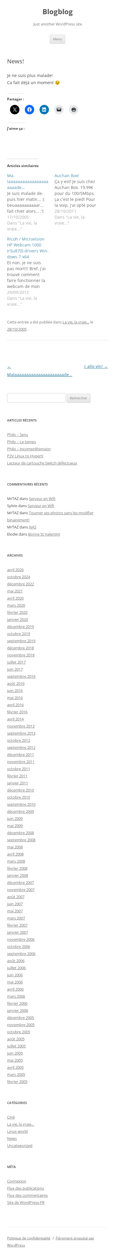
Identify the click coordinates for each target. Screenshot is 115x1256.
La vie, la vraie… (20, 1124)
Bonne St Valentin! (44, 534)
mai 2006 (15, 982)
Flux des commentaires (27, 1195)
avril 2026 (15, 569)
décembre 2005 (20, 1017)
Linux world (17, 1131)
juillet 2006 (16, 967)
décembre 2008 (20, 832)
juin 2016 (15, 690)
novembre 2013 (20, 726)
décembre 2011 (20, 754)
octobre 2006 (18, 946)
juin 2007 (15, 903)
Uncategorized (19, 1145)
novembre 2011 (20, 761)
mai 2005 (15, 1060)
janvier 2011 (17, 783)
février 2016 (17, 711)
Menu (57, 39)
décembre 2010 (20, 790)
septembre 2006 (21, 953)
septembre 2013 (21, 733)
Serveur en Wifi (42, 498)
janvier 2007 (17, 932)
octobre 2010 (18, 797)
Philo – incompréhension (29, 448)
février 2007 (17, 925)
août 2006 (15, 960)
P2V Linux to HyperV (25, 456)
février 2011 (17, 775)
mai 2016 (15, 697)
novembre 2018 (20, 655)
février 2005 (17, 1081)
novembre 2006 (20, 939)
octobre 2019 (18, 633)
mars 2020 (16, 605)
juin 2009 (15, 818)
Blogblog (57, 11)
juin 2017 (15, 669)
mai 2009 (15, 825)
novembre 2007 (20, 889)
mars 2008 (16, 861)
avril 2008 (15, 854)
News (12, 1138)
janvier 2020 (17, 619)
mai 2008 (15, 847)
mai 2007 (15, 911)
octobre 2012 (18, 740)
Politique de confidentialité (28, 1238)
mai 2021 (15, 591)
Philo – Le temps (21, 441)
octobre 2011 (18, 768)
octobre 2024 (18, 576)
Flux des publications (25, 1188)
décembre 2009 (20, 811)
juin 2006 (15, 975)
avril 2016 (15, 704)
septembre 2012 (21, 747)
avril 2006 (15, 989)
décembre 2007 (20, 882)
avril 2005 (15, 1067)
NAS (32, 527)
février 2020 (17, 612)
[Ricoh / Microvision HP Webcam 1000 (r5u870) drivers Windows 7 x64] (31, 271)
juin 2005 (15, 1053)
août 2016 (15, 683)
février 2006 (17, 1003)
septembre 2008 (21, 839)
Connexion (16, 1181)
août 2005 (15, 1039)
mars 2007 (16, 918)
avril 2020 (15, 598)
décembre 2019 (20, 626)
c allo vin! (96, 366)
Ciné (11, 1117)
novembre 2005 (20, 1024)
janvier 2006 (17, 1010)
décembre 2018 (20, 648)
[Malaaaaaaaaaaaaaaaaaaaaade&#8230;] (31, 202)
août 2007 (15, 896)
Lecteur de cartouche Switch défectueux (42, 463)
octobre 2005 (18, 1031)
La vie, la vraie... (76, 322)
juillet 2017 (16, 662)
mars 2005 (16, 1074)
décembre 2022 (20, 584)
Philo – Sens (17, 434)
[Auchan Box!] (78, 199)
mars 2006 (16, 996)
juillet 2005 (16, 1046)
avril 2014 (15, 719)
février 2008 (17, 868)
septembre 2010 (21, 804)
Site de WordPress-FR (26, 1202)
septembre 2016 (21, 676)
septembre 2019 (21, 640)
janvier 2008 (17, 875)
